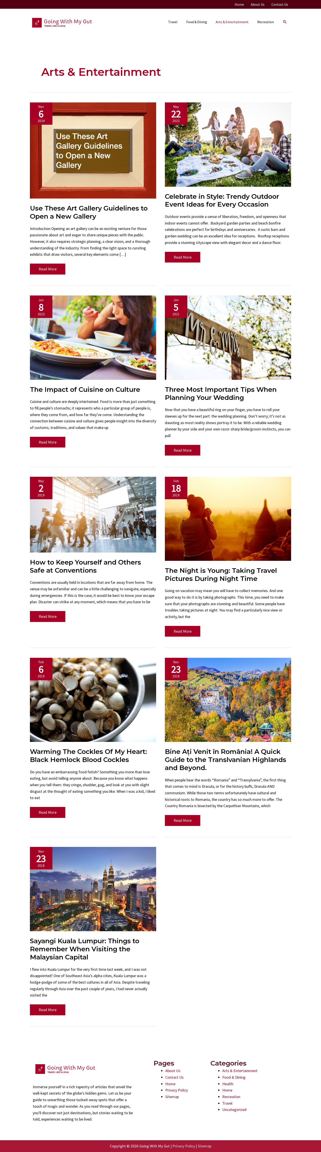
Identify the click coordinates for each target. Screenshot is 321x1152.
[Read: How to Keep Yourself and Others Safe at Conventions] (93, 514)
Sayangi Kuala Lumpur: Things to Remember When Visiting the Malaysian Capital (84, 949)
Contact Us (174, 1077)
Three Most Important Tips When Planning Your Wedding (221, 393)
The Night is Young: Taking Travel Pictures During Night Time (221, 575)
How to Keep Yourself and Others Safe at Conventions (85, 566)
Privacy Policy (176, 1090)
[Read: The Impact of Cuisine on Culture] (93, 337)
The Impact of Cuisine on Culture (85, 389)
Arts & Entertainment (239, 1070)
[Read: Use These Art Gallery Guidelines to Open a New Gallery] (93, 149)
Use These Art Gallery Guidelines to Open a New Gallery (89, 212)
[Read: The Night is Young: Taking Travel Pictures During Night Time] (228, 518)
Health (227, 1083)
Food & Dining (233, 1077)
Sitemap (172, 1096)
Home (170, 1083)
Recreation (231, 1096)
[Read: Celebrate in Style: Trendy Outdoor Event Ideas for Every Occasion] (228, 144)
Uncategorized (234, 1109)
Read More (47, 270)
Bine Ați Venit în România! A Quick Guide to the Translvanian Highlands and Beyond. (225, 760)
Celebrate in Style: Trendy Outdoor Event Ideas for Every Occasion (222, 200)
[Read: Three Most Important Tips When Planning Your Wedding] (228, 337)
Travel (227, 1103)
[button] (285, 22)
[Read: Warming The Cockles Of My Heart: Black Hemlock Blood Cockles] (93, 699)
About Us (172, 1070)
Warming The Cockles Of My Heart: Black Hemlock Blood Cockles (88, 756)
